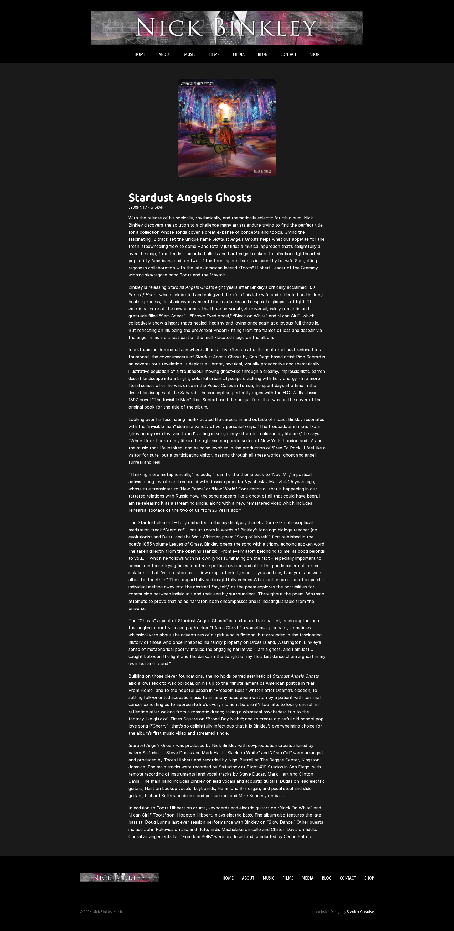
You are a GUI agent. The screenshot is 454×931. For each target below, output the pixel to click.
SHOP (314, 54)
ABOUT (165, 54)
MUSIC (189, 54)
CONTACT (288, 54)
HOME (140, 54)
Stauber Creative (360, 911)
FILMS (214, 54)
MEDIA (239, 54)
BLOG (262, 54)
